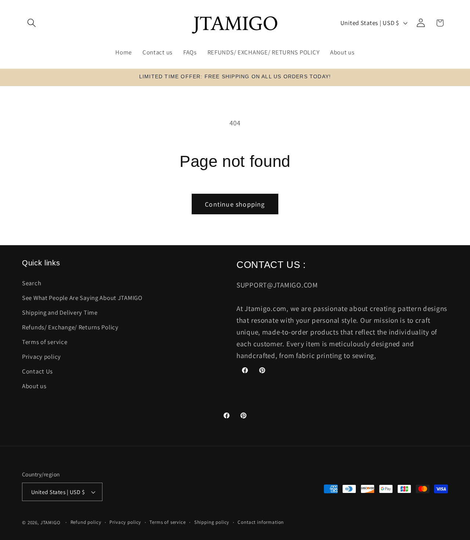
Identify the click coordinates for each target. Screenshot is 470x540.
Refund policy (85, 522)
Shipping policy (211, 522)
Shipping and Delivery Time (60, 312)
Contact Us (37, 371)
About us (34, 386)
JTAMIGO (50, 522)
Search (31, 283)
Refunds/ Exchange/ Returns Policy (70, 327)
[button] (31, 23)
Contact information (261, 522)
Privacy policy (41, 357)
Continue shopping (235, 204)
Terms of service (45, 342)
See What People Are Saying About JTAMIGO (82, 298)
